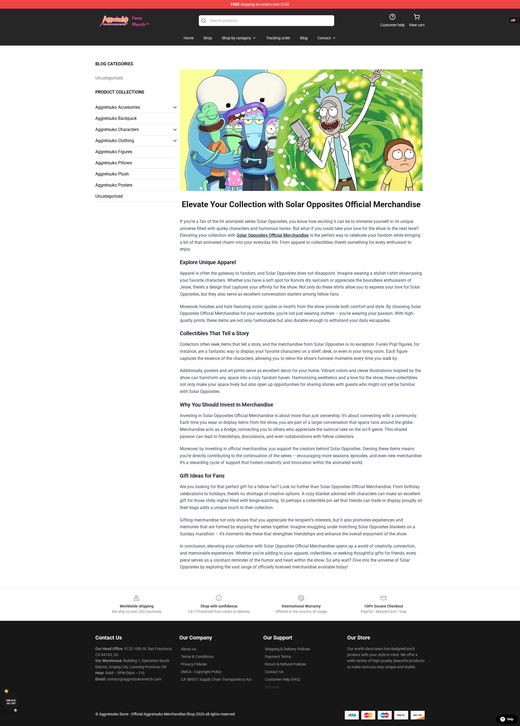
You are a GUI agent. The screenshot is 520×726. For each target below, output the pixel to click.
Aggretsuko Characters (117, 129)
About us (188, 649)
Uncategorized (109, 78)
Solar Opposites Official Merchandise (273, 235)
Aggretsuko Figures (113, 151)
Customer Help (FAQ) (282, 679)
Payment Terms (278, 656)
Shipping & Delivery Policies (287, 649)
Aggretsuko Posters (113, 185)
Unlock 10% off (11, 702)
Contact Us (274, 672)
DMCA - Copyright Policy (201, 672)
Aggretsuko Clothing (114, 140)
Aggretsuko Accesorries (117, 107)
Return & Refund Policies (285, 664)
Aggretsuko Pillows (113, 162)
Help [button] (510, 719)
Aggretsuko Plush (112, 174)
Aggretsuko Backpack (116, 118)
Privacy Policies (194, 664)
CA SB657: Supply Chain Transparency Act (216, 679)
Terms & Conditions (197, 656)
